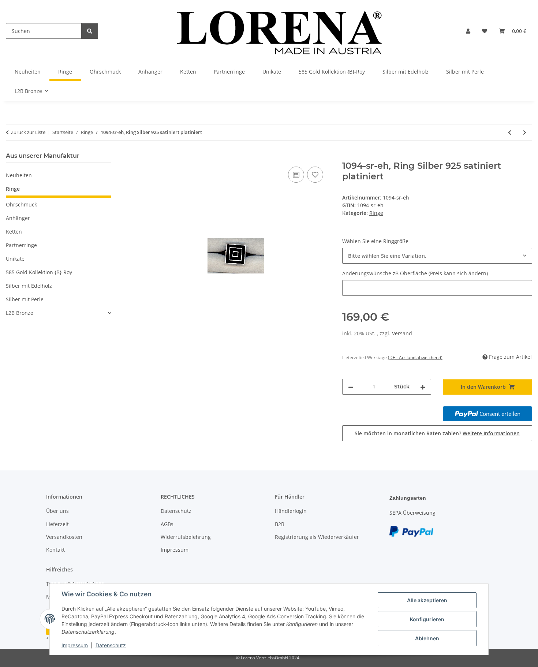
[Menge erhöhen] (423, 386)
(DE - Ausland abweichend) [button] (415, 357)
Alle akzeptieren (427, 600)
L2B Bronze (19, 312)
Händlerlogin (291, 510)
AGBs (167, 524)
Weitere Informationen (491, 433)
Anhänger (18, 218)
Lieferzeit (57, 524)
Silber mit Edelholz (29, 285)
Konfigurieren (427, 619)
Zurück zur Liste (28, 132)
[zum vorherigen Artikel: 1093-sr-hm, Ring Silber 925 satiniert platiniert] (509, 132)
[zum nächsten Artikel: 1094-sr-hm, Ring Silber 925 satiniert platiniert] (524, 132)
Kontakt (55, 549)
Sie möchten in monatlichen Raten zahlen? (437, 433)
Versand (402, 333)
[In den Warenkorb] (146, 157)
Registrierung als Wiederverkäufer (317, 536)
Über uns (57, 510)
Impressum (74, 645)
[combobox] (437, 256)
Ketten (14, 231)
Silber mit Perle (25, 299)
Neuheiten (19, 175)
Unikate (15, 258)
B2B (279, 524)
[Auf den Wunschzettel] (315, 175)
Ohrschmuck (21, 204)
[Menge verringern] (351, 386)
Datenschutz (111, 645)
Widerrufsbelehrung (186, 536)
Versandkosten (64, 536)
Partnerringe (21, 245)
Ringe (376, 212)
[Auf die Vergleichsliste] (296, 175)
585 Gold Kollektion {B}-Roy (39, 272)
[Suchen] (89, 31)
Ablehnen (427, 638)
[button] (468, 31)
